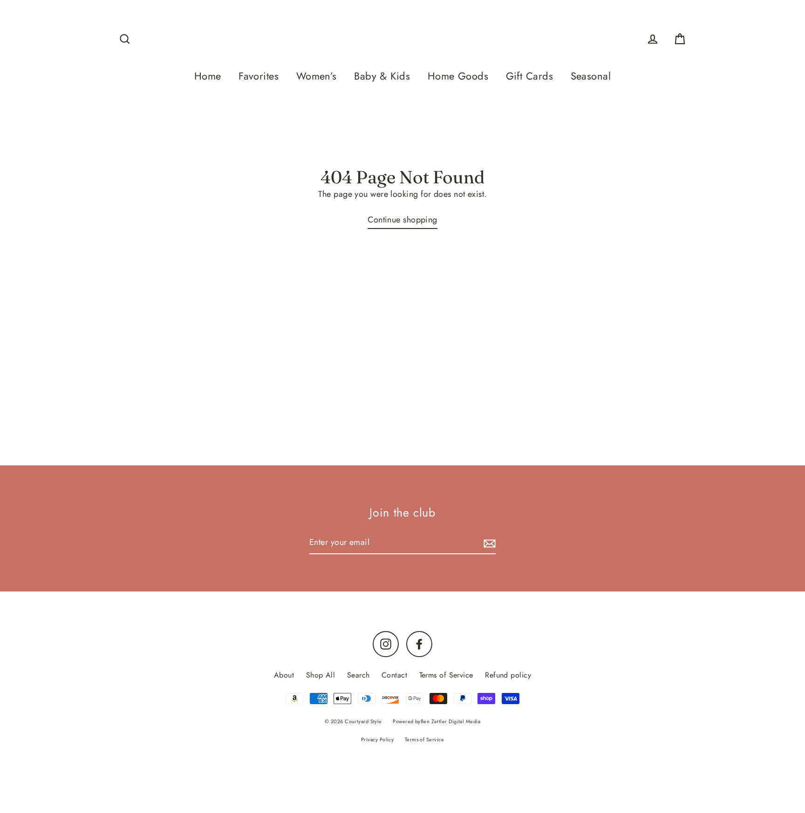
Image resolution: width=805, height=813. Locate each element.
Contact (394, 675)
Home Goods (458, 76)
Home (207, 76)
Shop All (320, 675)
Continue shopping (402, 220)
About (284, 675)
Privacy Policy (377, 739)
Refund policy (508, 675)
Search (358, 675)
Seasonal (591, 76)
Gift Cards (529, 76)
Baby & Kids (382, 76)
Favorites (259, 76)
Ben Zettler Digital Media (450, 721)
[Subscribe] (488, 542)
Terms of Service (446, 675)
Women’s (316, 76)
